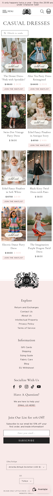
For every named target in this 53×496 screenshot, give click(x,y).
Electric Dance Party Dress (13, 246)
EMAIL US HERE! (26, 405)
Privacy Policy (26, 324)
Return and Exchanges (26, 307)
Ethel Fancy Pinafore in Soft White (13, 190)
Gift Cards (26, 347)
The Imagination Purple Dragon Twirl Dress (39, 248)
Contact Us (26, 311)
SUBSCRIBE (26, 440)
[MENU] (3, 11)
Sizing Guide (26, 355)
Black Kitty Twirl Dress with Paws (39, 190)
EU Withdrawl (26, 368)
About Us (26, 315)
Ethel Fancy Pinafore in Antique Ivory (39, 134)
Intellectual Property (26, 320)
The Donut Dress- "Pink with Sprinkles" (13, 77)
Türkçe (25, 481)
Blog (26, 364)
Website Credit (26, 493)
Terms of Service (26, 328)
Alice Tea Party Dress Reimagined (39, 77)
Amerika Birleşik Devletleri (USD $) (25, 467)
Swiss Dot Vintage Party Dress (13, 134)
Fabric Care (26, 359)
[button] (3, 11)
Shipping (26, 351)
